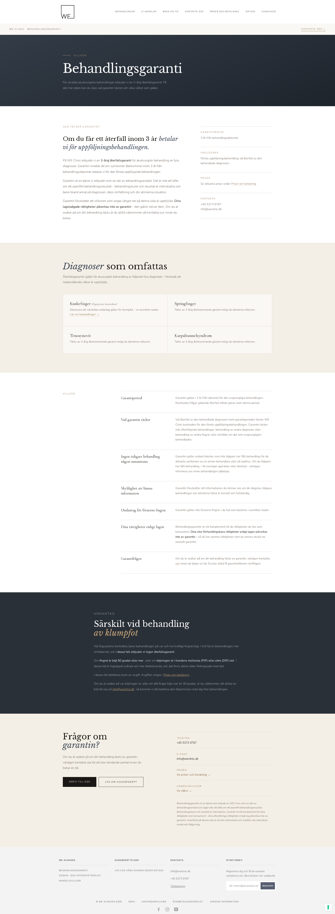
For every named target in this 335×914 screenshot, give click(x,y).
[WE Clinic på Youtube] (176, 910)
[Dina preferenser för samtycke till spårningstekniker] (328, 907)
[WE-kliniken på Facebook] (159, 910)
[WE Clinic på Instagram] (167, 910)
